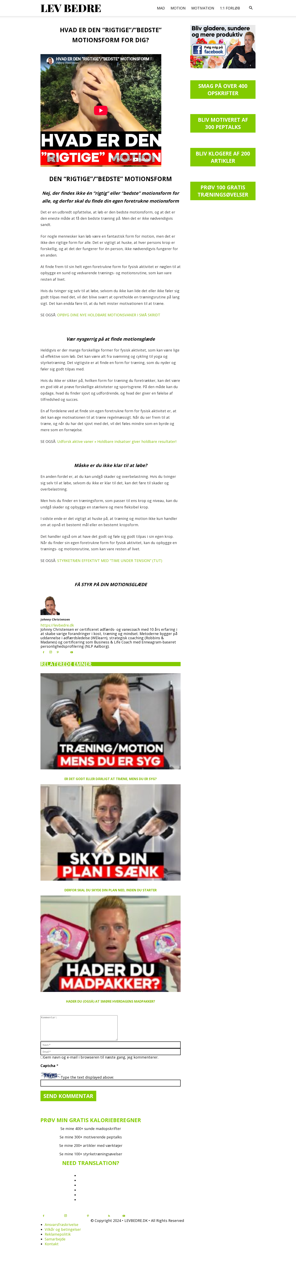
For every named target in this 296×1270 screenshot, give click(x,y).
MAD (161, 8)
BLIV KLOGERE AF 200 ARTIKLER (223, 157)
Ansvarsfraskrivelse (61, 1224)
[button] (251, 8)
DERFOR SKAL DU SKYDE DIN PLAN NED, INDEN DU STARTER (110, 890)
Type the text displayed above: (87, 1077)
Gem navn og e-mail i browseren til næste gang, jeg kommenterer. (100, 1057)
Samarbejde (55, 1239)
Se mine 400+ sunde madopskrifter (90, 1128)
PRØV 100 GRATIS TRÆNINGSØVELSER (223, 191)
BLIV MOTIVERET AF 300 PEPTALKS (223, 123)
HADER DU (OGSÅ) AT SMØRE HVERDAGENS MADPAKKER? (110, 1001)
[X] (65, 651)
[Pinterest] (58, 652)
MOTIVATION (202, 8)
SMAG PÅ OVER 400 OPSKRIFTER (222, 89)
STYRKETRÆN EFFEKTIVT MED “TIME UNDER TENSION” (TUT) (109, 560)
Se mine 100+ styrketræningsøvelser (90, 1153)
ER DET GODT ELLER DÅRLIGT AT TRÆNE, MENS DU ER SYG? (110, 779)
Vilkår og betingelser (63, 1229)
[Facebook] (43, 652)
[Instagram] (51, 652)
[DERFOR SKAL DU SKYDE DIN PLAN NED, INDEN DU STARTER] (110, 832)
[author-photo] (50, 613)
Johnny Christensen (55, 619)
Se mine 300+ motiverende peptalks (91, 1137)
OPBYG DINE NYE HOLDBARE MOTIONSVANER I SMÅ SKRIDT (108, 314)
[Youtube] (72, 652)
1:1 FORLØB (230, 8)
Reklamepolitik (58, 1234)
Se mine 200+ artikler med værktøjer (90, 1145)
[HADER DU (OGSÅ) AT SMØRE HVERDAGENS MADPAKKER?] (110, 944)
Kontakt (52, 1243)
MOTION (178, 8)
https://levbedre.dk (57, 625)
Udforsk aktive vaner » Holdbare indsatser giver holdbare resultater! (116, 441)
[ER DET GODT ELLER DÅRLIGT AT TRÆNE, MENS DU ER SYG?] (110, 721)
